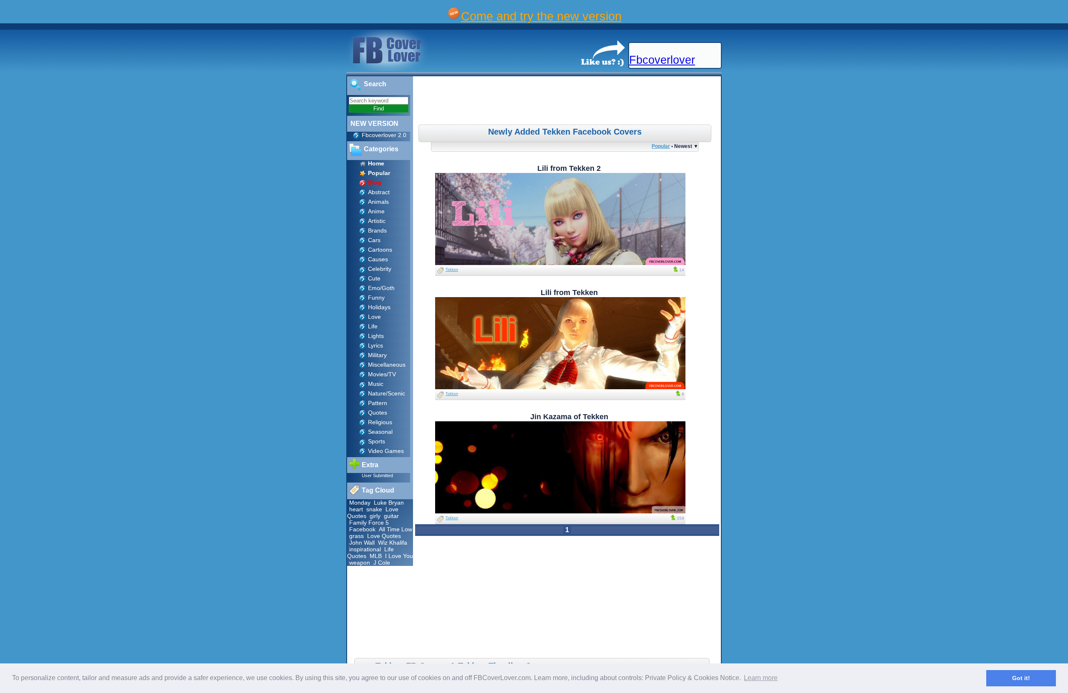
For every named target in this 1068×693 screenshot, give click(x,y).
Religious (380, 422)
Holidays (379, 307)
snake (374, 509)
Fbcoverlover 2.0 (384, 135)
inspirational (365, 549)
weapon (359, 562)
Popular (661, 146)
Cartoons (380, 249)
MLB (376, 556)
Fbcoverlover (662, 60)
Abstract (379, 192)
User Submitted (377, 475)
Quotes (377, 412)
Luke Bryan (389, 502)
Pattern (377, 403)
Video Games (386, 451)
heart (356, 509)
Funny (376, 297)
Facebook (362, 529)
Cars (374, 240)
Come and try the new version (541, 16)
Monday (359, 502)
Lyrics (375, 345)
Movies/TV (382, 374)
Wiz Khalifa (392, 542)
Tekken (452, 270)
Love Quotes (384, 536)
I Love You (399, 556)
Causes (378, 259)
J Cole (381, 562)
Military (377, 355)
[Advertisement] (568, 101)
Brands (377, 230)
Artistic (376, 221)
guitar (391, 516)
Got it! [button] (1021, 678)
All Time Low (395, 529)
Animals (378, 201)
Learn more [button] (761, 677)
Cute (374, 278)
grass (356, 536)
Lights (376, 336)
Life (373, 326)
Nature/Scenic (386, 393)
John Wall (362, 542)
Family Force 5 (369, 522)
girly (375, 516)
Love (374, 316)
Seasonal (380, 431)
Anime (376, 211)
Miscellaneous (387, 364)
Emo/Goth (381, 288)
